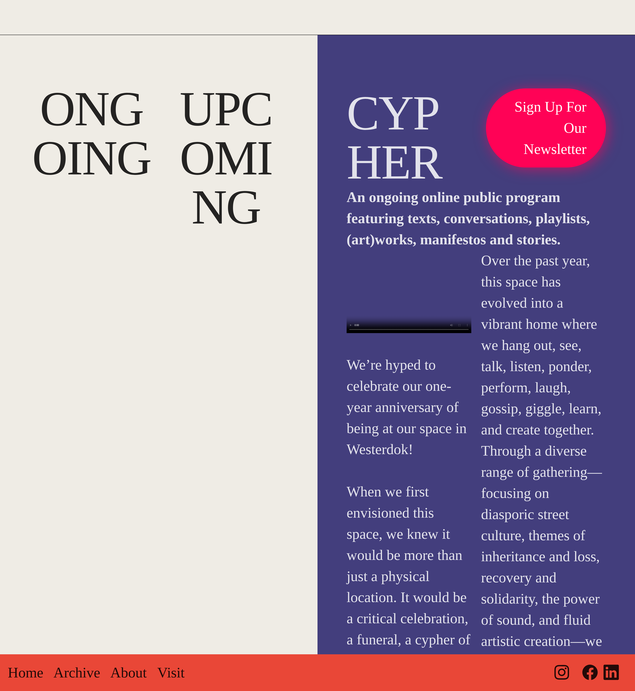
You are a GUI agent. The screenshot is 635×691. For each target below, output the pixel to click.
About (128, 672)
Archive (73, 672)
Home (27, 672)
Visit (171, 672)
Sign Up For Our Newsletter (550, 128)
